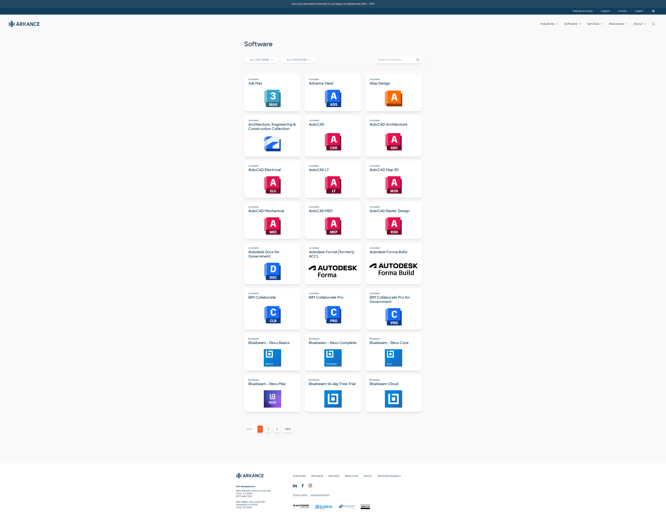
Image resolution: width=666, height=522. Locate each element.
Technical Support (389, 475)
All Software (259, 59)
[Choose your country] (653, 11)
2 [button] (268, 429)
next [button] (288, 429)
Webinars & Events (583, 11)
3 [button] (277, 429)
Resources (616, 24)
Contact (622, 11)
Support (605, 11)
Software (570, 24)
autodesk (253, 79)
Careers (639, 11)
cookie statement (320, 495)
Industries (547, 24)
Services (593, 24)
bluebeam (253, 338)
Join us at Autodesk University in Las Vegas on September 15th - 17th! (333, 3)
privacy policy (300, 495)
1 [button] (260, 429)
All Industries (297, 59)
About (638, 24)
